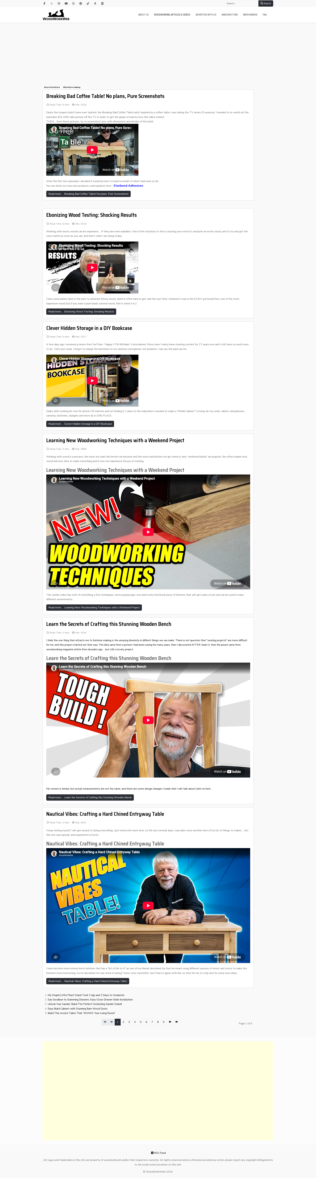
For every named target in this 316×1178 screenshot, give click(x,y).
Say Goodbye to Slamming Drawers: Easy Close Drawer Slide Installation (90, 999)
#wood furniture (52, 87)
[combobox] (242, 3)
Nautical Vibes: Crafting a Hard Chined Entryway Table (105, 814)
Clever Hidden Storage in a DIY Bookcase (89, 328)
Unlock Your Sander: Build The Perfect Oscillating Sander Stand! (85, 1004)
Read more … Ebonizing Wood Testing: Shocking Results (81, 311)
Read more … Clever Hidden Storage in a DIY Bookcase (80, 424)
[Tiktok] (88, 3)
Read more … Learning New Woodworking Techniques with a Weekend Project (94, 607)
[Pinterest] (80, 3)
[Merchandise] (102, 3)
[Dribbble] (59, 3)
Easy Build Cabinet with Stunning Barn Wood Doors (77, 1008)
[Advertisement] (158, 47)
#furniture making (71, 87)
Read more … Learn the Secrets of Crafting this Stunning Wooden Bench (90, 797)
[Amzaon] (95, 3)
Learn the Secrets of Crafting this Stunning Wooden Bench (108, 624)
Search (267, 3)
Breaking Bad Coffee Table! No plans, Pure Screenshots (105, 96)
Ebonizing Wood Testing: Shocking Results (91, 215)
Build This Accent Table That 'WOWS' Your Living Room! (81, 1013)
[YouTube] (66, 3)
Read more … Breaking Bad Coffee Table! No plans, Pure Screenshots (88, 194)
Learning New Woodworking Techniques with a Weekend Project (115, 440)
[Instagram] (73, 3)
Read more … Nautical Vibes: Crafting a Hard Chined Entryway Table (87, 981)
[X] (51, 3)
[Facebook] (44, 3)
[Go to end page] (176, 1022)
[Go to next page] (170, 1022)
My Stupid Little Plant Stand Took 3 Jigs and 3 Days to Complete (86, 995)
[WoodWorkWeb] (56, 14)
